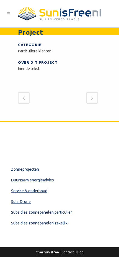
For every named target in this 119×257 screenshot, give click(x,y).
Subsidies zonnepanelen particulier (41, 212)
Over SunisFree (47, 252)
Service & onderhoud (29, 191)
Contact (67, 252)
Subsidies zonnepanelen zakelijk (39, 223)
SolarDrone (21, 201)
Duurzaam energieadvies (32, 180)
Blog (80, 252)
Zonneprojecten (25, 169)
